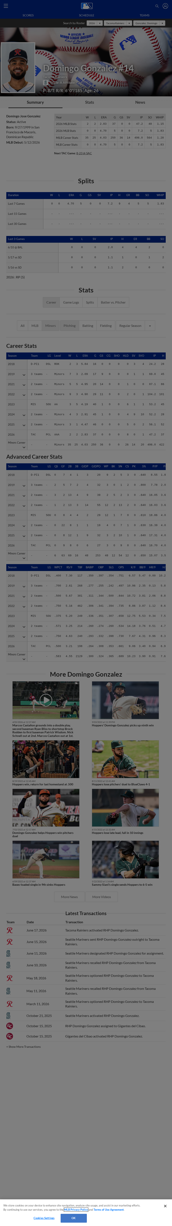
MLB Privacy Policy (76, 1209)
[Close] (165, 1206)
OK (74, 1218)
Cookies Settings (44, 1218)
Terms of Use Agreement (109, 1209)
